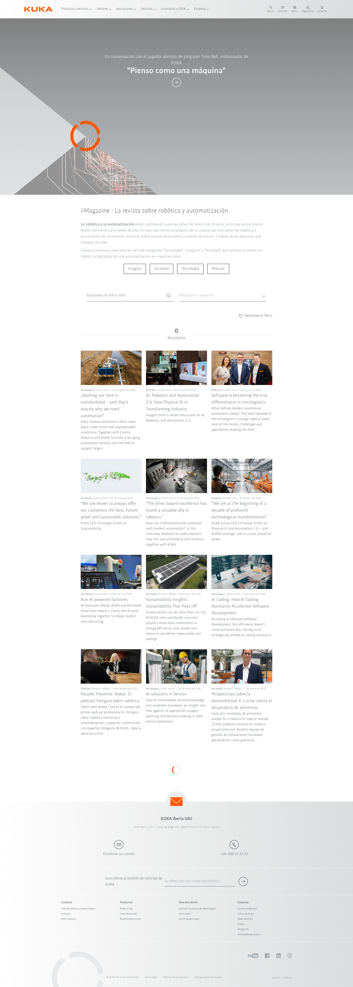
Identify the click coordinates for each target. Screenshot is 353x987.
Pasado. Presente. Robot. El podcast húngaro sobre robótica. (110, 697)
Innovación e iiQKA (173, 9)
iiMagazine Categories (190, 304)
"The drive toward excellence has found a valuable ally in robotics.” (176, 510)
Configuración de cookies (208, 977)
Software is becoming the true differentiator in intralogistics (239, 399)
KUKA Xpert (185, 914)
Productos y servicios (74, 9)
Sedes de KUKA (245, 919)
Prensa (241, 924)
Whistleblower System (249, 934)
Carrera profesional (247, 908)
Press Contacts (68, 919)
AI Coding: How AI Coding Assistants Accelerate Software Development (240, 606)
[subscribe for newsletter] (243, 881)
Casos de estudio (128, 914)
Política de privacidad (175, 977)
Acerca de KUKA (246, 914)
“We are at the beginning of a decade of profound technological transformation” (239, 510)
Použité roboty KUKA (130, 919)
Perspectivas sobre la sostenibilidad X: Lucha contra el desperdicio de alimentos (241, 701)
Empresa (200, 9)
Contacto (65, 914)
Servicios (146, 9)
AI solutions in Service (166, 694)
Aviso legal (151, 977)
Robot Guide (126, 908)
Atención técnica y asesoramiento (78, 908)
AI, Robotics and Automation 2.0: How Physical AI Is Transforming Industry (172, 402)
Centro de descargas (189, 919)
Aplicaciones (124, 9)
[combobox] (222, 296)
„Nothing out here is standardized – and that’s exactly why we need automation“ (104, 405)
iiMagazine (243, 929)
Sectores (102, 9)
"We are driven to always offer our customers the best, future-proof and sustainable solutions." (111, 510)
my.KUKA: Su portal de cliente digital (197, 908)
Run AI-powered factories (104, 599)
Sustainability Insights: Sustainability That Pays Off (171, 603)
